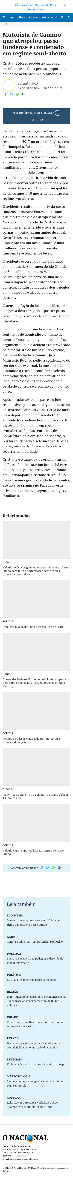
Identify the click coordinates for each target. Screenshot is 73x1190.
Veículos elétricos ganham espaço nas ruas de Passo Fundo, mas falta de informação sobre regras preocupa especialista (36, 570)
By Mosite (7, 1171)
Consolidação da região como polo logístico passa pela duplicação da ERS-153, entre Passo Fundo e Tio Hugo (34, 682)
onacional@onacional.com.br (24, 1159)
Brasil (22, 17)
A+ (41, 119)
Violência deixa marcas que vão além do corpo (36, 1064)
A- (33, 119)
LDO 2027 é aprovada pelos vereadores (32, 980)
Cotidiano (46, 17)
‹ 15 (5, 24)
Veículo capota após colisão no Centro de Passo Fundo (33, 852)
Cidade (33, 17)
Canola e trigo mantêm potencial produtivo (35, 941)
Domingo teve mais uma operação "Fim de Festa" (34, 627)
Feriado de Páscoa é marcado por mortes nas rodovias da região (31, 740)
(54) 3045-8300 (19, 1155)
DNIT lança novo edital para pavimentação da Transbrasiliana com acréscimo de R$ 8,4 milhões (36, 1001)
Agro (13, 17)
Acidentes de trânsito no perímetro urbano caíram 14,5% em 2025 (35, 796)
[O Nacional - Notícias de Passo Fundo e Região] (36, 7)
